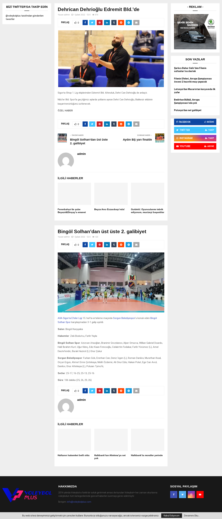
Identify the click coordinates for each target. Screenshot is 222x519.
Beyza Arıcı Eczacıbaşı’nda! (109, 209)
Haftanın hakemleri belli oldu (74, 455)
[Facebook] (173, 494)
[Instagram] (191, 494)
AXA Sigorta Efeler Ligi (70, 318)
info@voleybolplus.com (79, 502)
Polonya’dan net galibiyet (187, 110)
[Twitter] (182, 494)
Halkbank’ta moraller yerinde (147, 455)
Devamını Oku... (192, 515)
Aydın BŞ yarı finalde (137, 139)
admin (67, 15)
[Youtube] (200, 494)
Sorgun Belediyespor (124, 318)
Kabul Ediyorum (172, 515)
